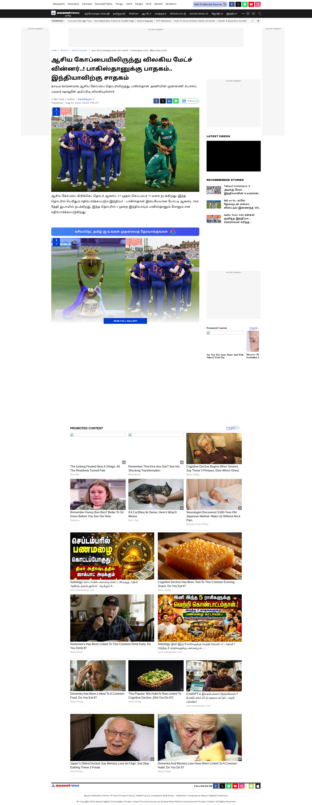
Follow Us (193, 101)
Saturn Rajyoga (145, 21)
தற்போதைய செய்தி (97, 13)
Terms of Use (109, 795)
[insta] (258, 4)
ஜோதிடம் (217, 13)
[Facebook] (232, 4)
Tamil (129, 4)
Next (258, 21)
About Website (92, 795)
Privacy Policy (126, 795)
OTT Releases (163, 21)
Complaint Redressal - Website (168, 795)
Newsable (73, 4)
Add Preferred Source (208, 4)
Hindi (148, 4)
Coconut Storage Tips (80, 21)
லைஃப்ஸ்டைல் (198, 13)
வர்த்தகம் (160, 13)
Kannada (87, 4)
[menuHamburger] (253, 13)
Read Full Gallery (125, 321)
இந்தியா (231, 13)
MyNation (171, 4)
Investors (223, 795)
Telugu (119, 4)
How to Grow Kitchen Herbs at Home (194, 21)
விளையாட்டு (178, 13)
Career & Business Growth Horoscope (238, 21)
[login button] (248, 13)
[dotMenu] (243, 13)
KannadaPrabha (103, 4)
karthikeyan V (86, 99)
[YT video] (251, 4)
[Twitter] (238, 4)
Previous (252, 21)
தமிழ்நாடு (119, 13)
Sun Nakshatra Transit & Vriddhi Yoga (114, 21)
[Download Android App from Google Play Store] (251, 786)
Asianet (65, 785)
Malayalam (59, 4)
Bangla (139, 4)
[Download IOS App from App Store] (258, 786)
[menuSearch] (259, 13)
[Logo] (66, 13)
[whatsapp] (245, 4)
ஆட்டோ (146, 13)
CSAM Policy (142, 795)
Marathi (158, 4)
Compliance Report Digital (201, 795)
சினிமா (133, 13)
